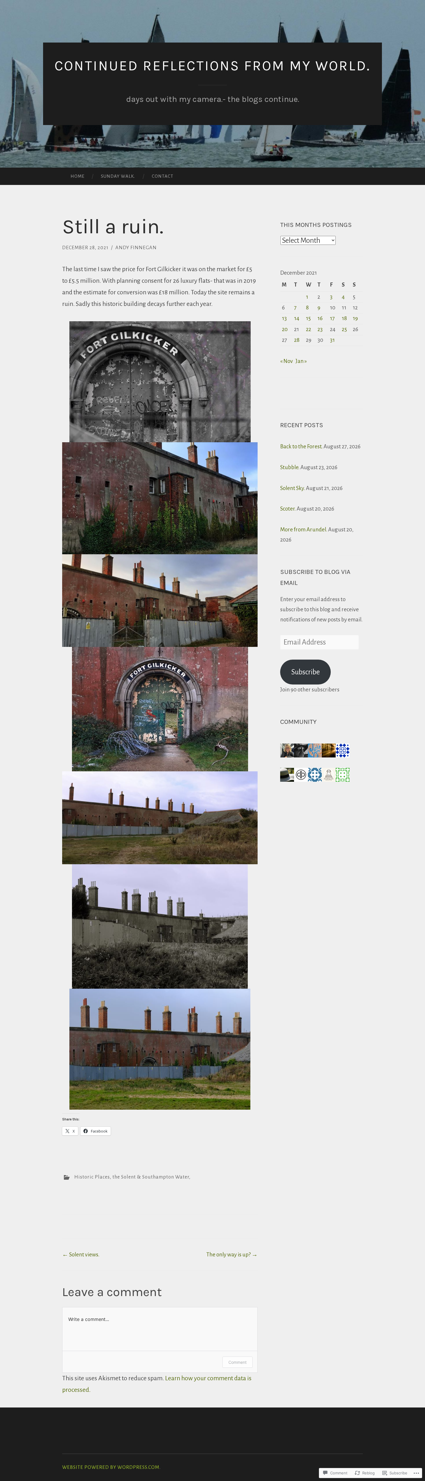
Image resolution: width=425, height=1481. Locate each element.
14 (296, 318)
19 (355, 318)
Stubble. (290, 467)
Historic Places (92, 1177)
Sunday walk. (118, 176)
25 (344, 329)
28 (297, 340)
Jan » (301, 361)
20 (285, 329)
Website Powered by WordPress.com (110, 1467)
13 (284, 318)
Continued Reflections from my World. (212, 66)
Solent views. (80, 1254)
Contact (162, 176)
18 (344, 318)
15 (308, 318)
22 (308, 329)
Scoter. (288, 509)
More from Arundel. (303, 529)
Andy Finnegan (136, 247)
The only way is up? (232, 1254)
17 (332, 318)
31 (332, 340)
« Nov (286, 361)
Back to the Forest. (301, 446)
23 (320, 329)
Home (77, 176)
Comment (237, 1362)
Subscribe (305, 672)
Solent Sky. (292, 488)
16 (320, 318)
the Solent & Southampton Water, (151, 1177)
